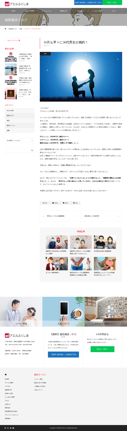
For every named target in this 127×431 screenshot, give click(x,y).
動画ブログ (10, 115)
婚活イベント (11, 125)
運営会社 (7, 408)
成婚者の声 (63, 11)
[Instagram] (5, 428)
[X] (8, 428)
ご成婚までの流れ (39, 386)
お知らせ (7, 404)
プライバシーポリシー (12, 415)
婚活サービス (40, 375)
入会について (38, 390)
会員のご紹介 (9, 393)
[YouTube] (13, 428)
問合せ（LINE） (112, 2)
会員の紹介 (80, 11)
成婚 (45, 53)
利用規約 (7, 418)
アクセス (7, 386)
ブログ (114, 11)
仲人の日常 (10, 110)
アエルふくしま (47, 11)
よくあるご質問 (97, 11)
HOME (13, 11)
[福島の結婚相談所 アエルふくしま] (17, 3)
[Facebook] (11, 428)
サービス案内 (30, 11)
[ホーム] (5, 28)
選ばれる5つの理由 (40, 382)
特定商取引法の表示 (11, 411)
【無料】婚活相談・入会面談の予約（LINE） (88, 2)
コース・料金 (38, 379)
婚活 (8, 120)
